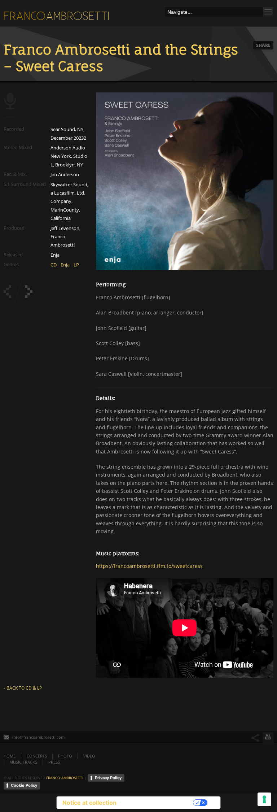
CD (53, 264)
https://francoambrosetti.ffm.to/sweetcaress (149, 566)
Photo (65, 756)
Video (89, 756)
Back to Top (255, 21)
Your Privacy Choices (158, 802)
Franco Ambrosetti (64, 777)
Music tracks (23, 762)
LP (76, 264)
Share (263, 45)
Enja (65, 264)
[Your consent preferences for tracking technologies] (264, 799)
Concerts (37, 756)
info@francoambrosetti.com (38, 737)
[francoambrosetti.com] (58, 18)
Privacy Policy (108, 777)
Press (54, 762)
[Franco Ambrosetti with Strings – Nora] (28, 291)
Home (10, 756)
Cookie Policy (24, 785)
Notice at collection (89, 802)
